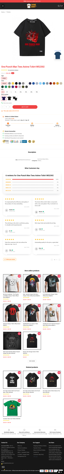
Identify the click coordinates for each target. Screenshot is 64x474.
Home (3, 12)
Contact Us (36, 452)
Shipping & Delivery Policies (39, 445)
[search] (59, 6)
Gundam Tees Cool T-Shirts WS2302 (11, 418)
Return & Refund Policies (39, 450)
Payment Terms (37, 448)
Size (2, 89)
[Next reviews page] (59, 259)
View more (32, 361)
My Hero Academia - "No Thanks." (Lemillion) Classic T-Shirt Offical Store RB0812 (11, 296)
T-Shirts (8, 12)
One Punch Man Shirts (42, 159)
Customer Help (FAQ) (38, 454)
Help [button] (61, 472)
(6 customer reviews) (13, 70)
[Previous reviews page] (51, 259)
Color (2, 80)
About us (20, 445)
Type (2, 75)
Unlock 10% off (3, 467)
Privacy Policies (21, 450)
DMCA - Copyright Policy (23, 452)
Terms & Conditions (22, 448)
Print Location (4, 94)
